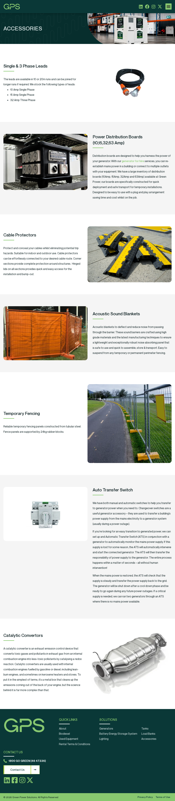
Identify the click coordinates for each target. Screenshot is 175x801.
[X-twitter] (160, 6)
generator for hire (133, 161)
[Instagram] (153, 6)
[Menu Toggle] (168, 6)
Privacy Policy (145, 797)
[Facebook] (147, 6)
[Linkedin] (141, 6)
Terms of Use (163, 797)
